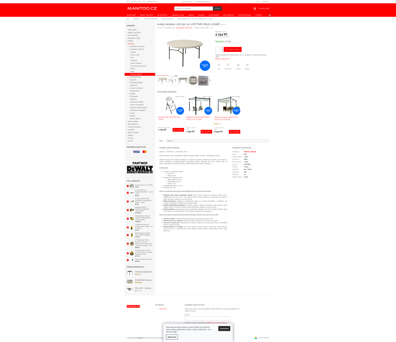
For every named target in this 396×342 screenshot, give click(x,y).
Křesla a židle (135, 55)
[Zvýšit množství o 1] (223, 48)
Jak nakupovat (186, 2)
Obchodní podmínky (203, 2)
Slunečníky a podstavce (138, 66)
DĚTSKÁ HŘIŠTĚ (135, 119)
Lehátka (133, 52)
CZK (257, 2)
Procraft (130, 138)
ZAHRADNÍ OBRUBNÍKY (138, 110)
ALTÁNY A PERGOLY (136, 88)
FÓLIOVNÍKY (134, 96)
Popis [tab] (161, 141)
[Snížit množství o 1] (223, 50)
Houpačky (133, 60)
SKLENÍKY (133, 80)
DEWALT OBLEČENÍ (134, 33)
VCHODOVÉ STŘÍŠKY (137, 102)
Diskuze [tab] (170, 141)
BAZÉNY (132, 116)
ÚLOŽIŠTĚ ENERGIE (134, 127)
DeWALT (130, 135)
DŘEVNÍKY (133, 99)
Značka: (204, 28)
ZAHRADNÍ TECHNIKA (137, 46)
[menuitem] (131, 15)
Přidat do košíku (234, 49)
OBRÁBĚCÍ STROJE (134, 38)
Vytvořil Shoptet (264, 338)
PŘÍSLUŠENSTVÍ (133, 124)
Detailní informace (221, 59)
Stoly (132, 58)
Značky (130, 141)
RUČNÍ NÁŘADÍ (133, 121)
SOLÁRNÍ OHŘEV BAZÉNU (138, 108)
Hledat (217, 8)
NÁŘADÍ (130, 41)
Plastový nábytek (136, 74)
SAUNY (132, 113)
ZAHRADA (131, 44)
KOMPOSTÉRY (134, 91)
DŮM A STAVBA (133, 133)
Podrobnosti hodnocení (184, 28)
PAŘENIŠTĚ (133, 85)
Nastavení (172, 337)
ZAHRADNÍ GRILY (135, 77)
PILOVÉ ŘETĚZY (133, 35)
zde (175, 332)
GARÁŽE (132, 94)
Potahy (132, 69)
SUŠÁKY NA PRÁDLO (137, 105)
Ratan (132, 71)
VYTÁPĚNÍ (131, 130)
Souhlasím (224, 328)
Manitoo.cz (163, 309)
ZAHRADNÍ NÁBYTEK (137, 49)
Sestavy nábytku (136, 63)
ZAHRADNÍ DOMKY (136, 83)
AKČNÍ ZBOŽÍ (132, 30)
